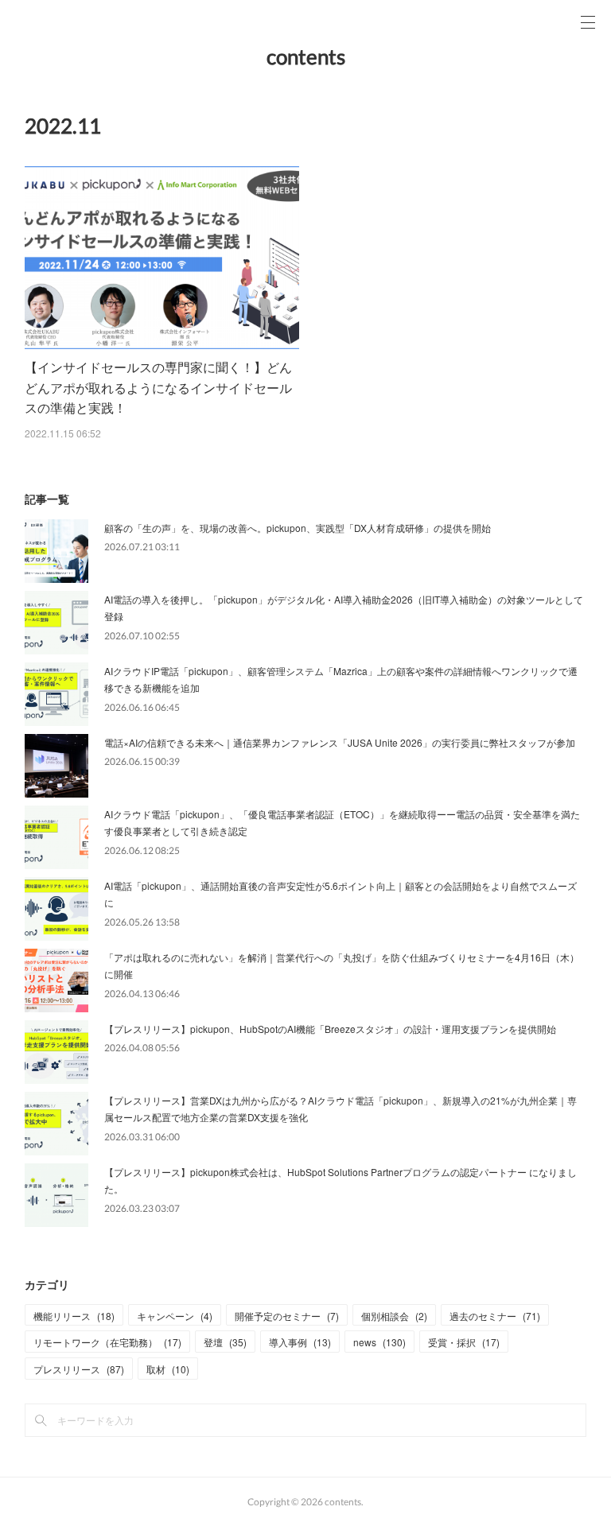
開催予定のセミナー (287, 1315)
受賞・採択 (464, 1342)
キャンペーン (174, 1315)
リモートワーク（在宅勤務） (107, 1342)
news (379, 1342)
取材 (167, 1369)
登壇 (225, 1342)
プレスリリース (78, 1369)
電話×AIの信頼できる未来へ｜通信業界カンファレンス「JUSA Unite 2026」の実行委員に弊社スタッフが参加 (339, 742)
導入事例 (300, 1342)
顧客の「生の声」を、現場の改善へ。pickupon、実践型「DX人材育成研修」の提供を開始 (297, 527)
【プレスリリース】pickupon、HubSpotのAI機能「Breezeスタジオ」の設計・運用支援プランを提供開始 (330, 1028)
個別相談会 (394, 1315)
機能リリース (74, 1315)
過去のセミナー (494, 1315)
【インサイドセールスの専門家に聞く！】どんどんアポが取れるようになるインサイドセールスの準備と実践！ (158, 387)
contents (306, 56)
